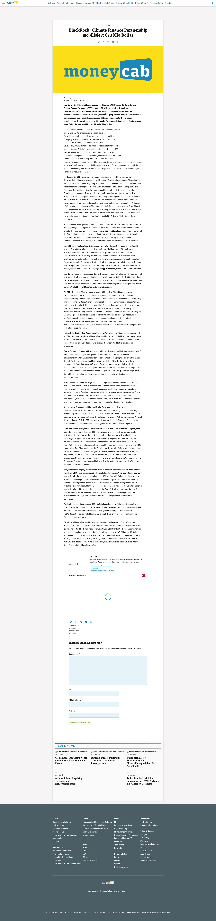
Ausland (60, 3)
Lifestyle (118, 861)
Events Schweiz (58, 832)
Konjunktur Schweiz (60, 829)
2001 (169, 912)
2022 (66, 912)
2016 (95, 912)
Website (72, 711)
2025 (52, 912)
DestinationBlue (121, 867)
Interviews (69, 3)
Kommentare (145, 857)
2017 (90, 912)
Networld (118, 848)
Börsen (85, 857)
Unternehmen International (63, 851)
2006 (144, 912)
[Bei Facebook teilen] (103, 42)
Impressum (93, 891)
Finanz (79, 3)
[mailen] (117, 42)
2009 (129, 912)
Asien (85, 848)
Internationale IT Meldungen (126, 835)
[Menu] (3, 3)
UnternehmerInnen (148, 861)
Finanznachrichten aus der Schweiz (97, 822)
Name (72, 690)
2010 (124, 912)
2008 (134, 912)
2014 (104, 912)
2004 (154, 912)
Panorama (56, 861)
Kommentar (74, 654)
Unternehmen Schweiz (61, 822)
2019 (80, 912)
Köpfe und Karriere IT (123, 838)
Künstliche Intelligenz (105, 3)
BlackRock (94, 568)
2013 (109, 912)
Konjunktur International (62, 857)
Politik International (60, 854)
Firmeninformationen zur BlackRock (102, 571)
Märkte (86, 844)
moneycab (70, 98)
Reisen (117, 864)
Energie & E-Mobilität (124, 3)
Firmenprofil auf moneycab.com (101, 566)
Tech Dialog (119, 845)
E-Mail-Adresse (76, 700)
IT (93, 3)
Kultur (116, 857)
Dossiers (168, 3)
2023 (61, 912)
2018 (85, 912)
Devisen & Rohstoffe (91, 861)
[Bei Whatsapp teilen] (108, 42)
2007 (139, 912)
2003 (159, 912)
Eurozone (86, 851)
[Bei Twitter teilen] (98, 42)
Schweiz (51, 3)
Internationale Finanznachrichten (96, 829)
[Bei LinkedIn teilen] (112, 42)
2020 (76, 912)
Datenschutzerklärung (109, 891)
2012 (114, 912)
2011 (119, 912)
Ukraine (143, 848)
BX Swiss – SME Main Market (95, 826)
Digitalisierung (120, 829)
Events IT (118, 842)
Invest (85, 838)
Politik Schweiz (58, 826)
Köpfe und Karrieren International (66, 864)
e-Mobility (144, 838)
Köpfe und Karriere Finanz (93, 832)
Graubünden (57, 838)
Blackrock (72, 628)
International (58, 848)
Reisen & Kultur (157, 3)
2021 (71, 912)
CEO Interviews (146, 822)
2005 (149, 912)
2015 (100, 912)
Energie (143, 835)
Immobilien (145, 854)
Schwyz (55, 842)
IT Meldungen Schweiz (123, 832)
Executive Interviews (149, 826)
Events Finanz (88, 835)
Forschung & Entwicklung (151, 844)
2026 (47, 912)
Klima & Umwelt (142, 3)
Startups (87, 3)
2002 (164, 912)
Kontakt (125, 891)
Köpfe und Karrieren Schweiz (64, 835)
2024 (56, 912)
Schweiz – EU (146, 851)
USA (84, 854)
